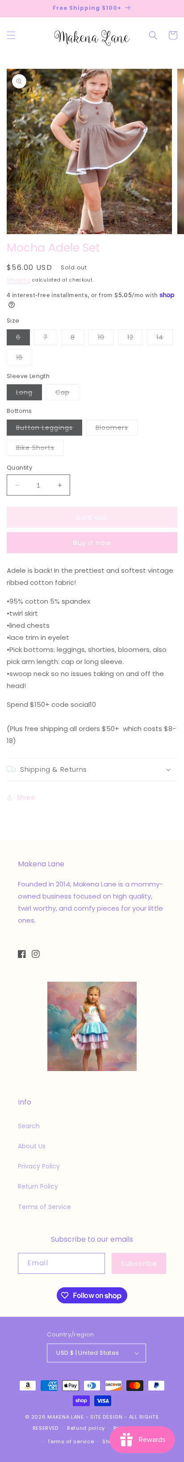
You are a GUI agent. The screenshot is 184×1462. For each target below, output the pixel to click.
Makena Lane (65, 1416)
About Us (32, 1146)
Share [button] (26, 797)
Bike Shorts (40, 449)
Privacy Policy (39, 1166)
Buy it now (92, 542)
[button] (11, 35)
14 (164, 338)
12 (135, 338)
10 (106, 338)
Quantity (19, 467)
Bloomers (117, 429)
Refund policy (86, 1428)
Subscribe (139, 1263)
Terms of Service (44, 1206)
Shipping (19, 280)
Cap (67, 393)
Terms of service (70, 1441)
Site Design (106, 1416)
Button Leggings (49, 429)
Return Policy (38, 1186)
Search (29, 1126)
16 (24, 359)
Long (29, 393)
